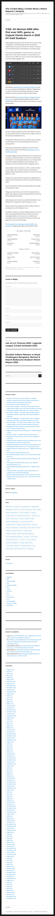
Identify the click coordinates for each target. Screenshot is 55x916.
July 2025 (9, 695)
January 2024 (10, 732)
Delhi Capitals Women (12, 512)
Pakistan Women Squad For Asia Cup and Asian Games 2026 (24, 440)
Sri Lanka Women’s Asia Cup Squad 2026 (18, 442)
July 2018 (9, 858)
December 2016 (11, 896)
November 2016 (11, 898)
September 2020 (11, 812)
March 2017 (10, 890)
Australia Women (25, 506)
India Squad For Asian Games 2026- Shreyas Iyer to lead (23, 446)
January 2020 (10, 822)
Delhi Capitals (37, 509)
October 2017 (10, 876)
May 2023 (9, 748)
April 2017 (10, 888)
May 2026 (10, 675)
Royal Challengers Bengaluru (14, 536)
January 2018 (10, 870)
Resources (10, 563)
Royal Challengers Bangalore (25, 533)
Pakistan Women (17, 530)
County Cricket (11, 581)
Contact (8, 20)
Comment (9, 286)
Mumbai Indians (10, 524)
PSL (8, 593)
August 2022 (10, 766)
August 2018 (10, 856)
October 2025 (11, 689)
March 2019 (10, 842)
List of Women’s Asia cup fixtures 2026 (18, 452)
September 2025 (11, 691)
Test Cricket (10, 597)
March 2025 (10, 703)
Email (8, 315)
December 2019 (11, 824)
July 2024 (9, 719)
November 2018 (11, 850)
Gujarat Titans (35, 515)
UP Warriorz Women (25, 545)
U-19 (8, 599)
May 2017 (9, 886)
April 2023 (10, 750)
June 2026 (10, 673)
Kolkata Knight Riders (12, 521)
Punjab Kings (27, 530)
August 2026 (10, 669)
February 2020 (11, 820)
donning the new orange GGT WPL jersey (25, 87)
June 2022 (10, 770)
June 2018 (9, 860)
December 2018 (11, 848)
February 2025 (11, 705)
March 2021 (10, 800)
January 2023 (10, 756)
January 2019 (10, 846)
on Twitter (14, 492)
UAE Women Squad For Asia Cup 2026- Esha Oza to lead (23, 410)
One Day (9, 591)
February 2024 (11, 730)
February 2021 (11, 802)
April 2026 (10, 677)
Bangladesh (35, 506)
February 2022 (11, 778)
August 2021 (10, 790)
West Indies (9, 548)
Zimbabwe (30, 548)
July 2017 (9, 882)
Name (8, 308)
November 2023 (11, 736)
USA (34, 545)
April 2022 (10, 774)
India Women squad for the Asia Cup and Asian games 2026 (24, 444)
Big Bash (9, 577)
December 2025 (11, 685)
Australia (16, 506)
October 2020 (11, 810)
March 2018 (10, 866)
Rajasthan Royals (11, 533)
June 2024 (10, 721)
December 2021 (11, 782)
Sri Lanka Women (31, 539)
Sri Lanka (21, 539)
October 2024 (11, 713)
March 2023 (10, 752)
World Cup (10, 605)
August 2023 (10, 742)
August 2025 (10, 693)
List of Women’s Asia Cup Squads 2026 (18, 404)
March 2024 (10, 728)
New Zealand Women (34, 527)
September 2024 (11, 715)
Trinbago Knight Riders (26, 542)
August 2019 (10, 832)
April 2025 (10, 701)
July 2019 (9, 834)
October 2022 (11, 762)
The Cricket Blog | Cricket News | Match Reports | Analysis (19, 911)
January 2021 (10, 804)
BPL (8, 579)
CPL (8, 583)
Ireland (21, 518)
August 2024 (10, 717)
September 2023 (11, 740)
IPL (8, 587)
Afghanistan (9, 506)
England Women (11, 515)
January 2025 (10, 707)
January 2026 (11, 683)
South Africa (34, 536)
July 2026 (9, 671)
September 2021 (11, 788)
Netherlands (14, 527)
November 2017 (11, 874)
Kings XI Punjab (29, 518)
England (33, 512)
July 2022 (9, 768)
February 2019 (11, 844)
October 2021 (10, 786)
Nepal (7, 527)
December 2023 (11, 734)
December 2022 (11, 758)
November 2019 (11, 826)
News (8, 589)
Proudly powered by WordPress (40, 911)
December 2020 (11, 806)
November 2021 (11, 784)
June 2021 (9, 794)
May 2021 (9, 796)
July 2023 (9, 744)
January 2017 (10, 894)
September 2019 (11, 830)
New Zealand (23, 527)
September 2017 (11, 878)
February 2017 (11, 892)
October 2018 (10, 852)
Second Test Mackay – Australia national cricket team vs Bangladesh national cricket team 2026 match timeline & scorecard (23, 414)
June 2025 (10, 697)
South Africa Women (12, 539)
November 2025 (11, 687)
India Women (14, 518)
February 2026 (11, 681)
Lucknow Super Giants (26, 521)
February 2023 (11, 754)
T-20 (25, 267)
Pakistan (8, 530)
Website (8, 322)
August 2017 (10, 880)
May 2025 (10, 699)
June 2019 (10, 836)
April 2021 (10, 798)
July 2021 (9, 792)
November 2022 (11, 760)
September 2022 (11, 764)
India (7, 518)
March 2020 (10, 818)
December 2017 (11, 872)
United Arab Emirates (12, 545)
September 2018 (11, 854)
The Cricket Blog (11, 267)
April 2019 (10, 840)
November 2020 (11, 808)
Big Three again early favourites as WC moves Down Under (23, 474)
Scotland (26, 536)
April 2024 (10, 726)
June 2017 (9, 884)
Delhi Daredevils (25, 512)
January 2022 (10, 780)
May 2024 (10, 724)
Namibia (34, 524)
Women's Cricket (30, 267)
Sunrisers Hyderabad (12, 542)
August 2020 (10, 814)
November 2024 (11, 711)
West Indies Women (20, 548)
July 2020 (9, 816)
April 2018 (10, 864)
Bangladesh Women (12, 509)
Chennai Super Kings (25, 509)
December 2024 (11, 709)
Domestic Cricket (12, 585)
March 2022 (10, 776)
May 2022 (10, 772)
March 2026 (10, 679)
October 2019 (10, 828)
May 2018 (9, 862)
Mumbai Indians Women (19, 269)
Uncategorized (11, 601)
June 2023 (10, 746)
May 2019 (9, 838)
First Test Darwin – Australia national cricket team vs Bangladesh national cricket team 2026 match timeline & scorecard (23, 436)
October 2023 (11, 738)
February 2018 (11, 868)
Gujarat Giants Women (23, 515)
